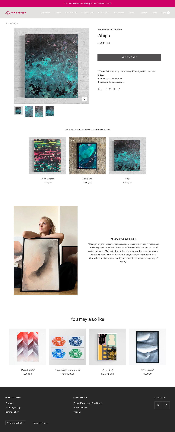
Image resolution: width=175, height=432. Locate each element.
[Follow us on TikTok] (166, 405)
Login (154, 12)
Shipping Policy (12, 407)
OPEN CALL (104, 12)
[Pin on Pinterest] (110, 89)
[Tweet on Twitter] (114, 89)
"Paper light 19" (28, 370)
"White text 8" (147, 370)
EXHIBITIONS (87, 12)
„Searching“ (107, 370)
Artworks (45, 12)
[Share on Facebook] (106, 89)
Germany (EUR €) (14, 423)
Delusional (88, 178)
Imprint (77, 412)
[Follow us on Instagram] (158, 405)
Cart (165, 12)
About (131, 12)
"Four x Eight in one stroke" (67, 370)
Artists (57, 12)
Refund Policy (12, 412)
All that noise (47, 178)
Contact (9, 403)
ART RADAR (71, 12)
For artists (119, 12)
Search (144, 12)
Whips (127, 178)
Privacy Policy (80, 407)
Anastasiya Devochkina (110, 29)
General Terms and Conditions (87, 403)
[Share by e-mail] (119, 89)
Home (8, 23)
